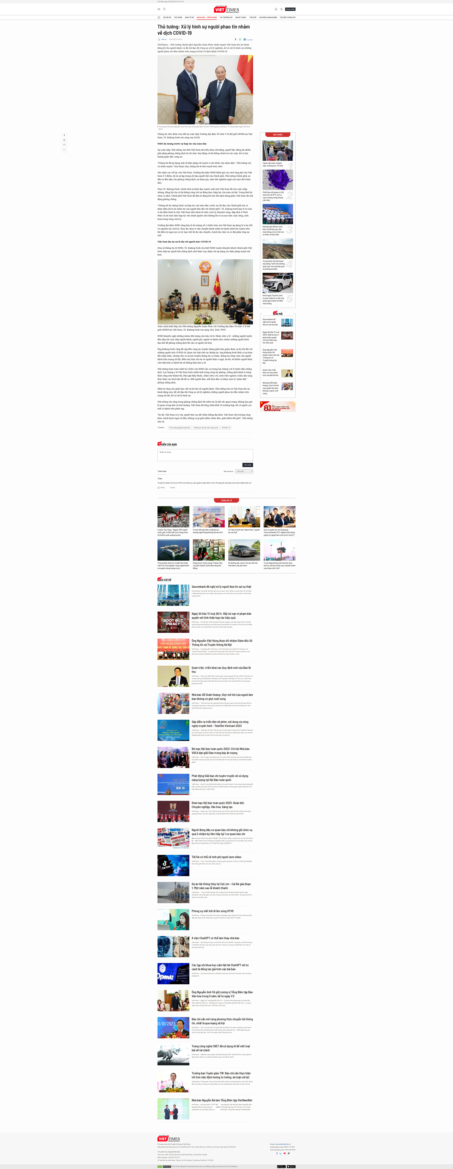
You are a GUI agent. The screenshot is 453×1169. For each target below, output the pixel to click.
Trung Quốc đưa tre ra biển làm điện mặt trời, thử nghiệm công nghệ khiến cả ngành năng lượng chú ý (173, 565)
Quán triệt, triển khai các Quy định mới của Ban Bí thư (270, 372)
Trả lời (172, 487)
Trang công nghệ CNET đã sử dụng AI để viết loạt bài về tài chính (221, 1048)
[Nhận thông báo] (276, 9)
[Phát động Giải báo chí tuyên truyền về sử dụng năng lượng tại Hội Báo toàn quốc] (173, 784)
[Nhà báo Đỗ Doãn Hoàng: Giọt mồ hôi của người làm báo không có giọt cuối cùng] (287, 386)
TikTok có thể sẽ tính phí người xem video (216, 857)
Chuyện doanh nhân (268, 17)
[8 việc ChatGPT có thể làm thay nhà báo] (173, 946)
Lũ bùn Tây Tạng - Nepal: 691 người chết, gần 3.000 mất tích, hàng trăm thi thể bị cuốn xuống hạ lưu (172, 532)
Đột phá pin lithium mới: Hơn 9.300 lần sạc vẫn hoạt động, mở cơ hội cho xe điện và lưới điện (273, 231)
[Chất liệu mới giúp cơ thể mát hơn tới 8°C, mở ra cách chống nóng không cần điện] (278, 180)
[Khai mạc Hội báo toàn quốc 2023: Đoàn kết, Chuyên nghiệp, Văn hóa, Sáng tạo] (173, 811)
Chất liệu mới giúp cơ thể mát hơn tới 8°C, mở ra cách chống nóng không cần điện (273, 196)
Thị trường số (226, 17)
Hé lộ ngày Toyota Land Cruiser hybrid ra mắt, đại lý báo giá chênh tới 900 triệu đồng (273, 299)
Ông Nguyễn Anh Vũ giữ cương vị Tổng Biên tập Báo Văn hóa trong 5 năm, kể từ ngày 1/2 (222, 994)
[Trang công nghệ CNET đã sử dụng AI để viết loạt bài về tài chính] (173, 1054)
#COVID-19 (226, 428)
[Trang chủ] (158, 17)
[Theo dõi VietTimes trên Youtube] (285, 1153)
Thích (162, 487)
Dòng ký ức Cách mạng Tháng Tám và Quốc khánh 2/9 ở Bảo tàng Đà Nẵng (207, 565)
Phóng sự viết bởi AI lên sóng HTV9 (212, 911)
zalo (281, 1153)
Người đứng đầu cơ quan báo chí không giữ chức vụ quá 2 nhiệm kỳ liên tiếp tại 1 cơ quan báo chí (222, 832)
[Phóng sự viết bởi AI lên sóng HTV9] (173, 919)
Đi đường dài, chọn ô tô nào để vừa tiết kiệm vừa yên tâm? (243, 564)
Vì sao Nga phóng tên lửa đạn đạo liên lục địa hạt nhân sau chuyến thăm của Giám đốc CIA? (280, 565)
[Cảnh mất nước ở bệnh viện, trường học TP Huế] (278, 150)
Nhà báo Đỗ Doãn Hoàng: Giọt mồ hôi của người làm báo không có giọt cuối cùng (271, 388)
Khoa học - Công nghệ (207, 17)
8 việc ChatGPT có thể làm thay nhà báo (215, 938)
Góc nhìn (178, 17)
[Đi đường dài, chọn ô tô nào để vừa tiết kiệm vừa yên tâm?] (244, 550)
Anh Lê (163, 39)
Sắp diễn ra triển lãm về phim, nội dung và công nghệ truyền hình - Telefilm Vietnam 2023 (220, 724)
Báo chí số (165, 579)
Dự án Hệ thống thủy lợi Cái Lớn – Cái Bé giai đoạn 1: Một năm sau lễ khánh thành (221, 886)
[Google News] (248, 39)
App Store (281, 1166)
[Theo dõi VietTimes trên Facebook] (277, 1153)
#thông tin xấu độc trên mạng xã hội (206, 428)
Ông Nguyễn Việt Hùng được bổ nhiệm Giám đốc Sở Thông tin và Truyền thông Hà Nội (271, 356)
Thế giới (252, 17)
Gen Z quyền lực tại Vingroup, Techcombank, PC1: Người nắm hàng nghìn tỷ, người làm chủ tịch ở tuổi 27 (279, 532)
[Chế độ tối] (281, 9)
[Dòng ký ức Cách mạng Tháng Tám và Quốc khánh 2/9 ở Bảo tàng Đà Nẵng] (209, 550)
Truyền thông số (288, 17)
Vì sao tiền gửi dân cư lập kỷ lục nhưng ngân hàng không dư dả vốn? (208, 531)
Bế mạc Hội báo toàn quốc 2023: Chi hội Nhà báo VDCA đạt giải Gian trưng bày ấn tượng (221, 751)
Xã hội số (167, 17)
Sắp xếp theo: (229, 471)
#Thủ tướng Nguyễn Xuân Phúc (180, 428)
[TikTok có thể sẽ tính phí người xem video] (173, 865)
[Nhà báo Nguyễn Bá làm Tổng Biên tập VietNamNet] (173, 1108)
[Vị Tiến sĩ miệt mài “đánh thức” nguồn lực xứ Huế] (244, 516)
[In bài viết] (240, 39)
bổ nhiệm (218, 1106)
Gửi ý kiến (247, 465)
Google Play (291, 1166)
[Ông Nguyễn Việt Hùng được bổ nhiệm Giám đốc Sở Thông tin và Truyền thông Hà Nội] (287, 353)
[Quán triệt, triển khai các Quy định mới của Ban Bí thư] (287, 373)
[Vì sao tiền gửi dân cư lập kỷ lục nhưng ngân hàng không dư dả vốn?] (209, 516)
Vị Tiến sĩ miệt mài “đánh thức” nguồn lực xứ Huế (244, 531)
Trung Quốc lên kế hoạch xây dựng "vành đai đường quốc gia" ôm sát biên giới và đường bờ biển (274, 265)
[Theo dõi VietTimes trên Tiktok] (289, 1153)
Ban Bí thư (193, 840)
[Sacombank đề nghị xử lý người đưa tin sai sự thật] (287, 323)
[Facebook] (236, 39)
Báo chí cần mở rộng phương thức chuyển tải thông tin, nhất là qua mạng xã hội (222, 1021)
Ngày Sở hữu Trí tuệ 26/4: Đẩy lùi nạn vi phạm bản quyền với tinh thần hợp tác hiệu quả (271, 337)
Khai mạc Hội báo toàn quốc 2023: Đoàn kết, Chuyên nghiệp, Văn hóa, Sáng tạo (218, 805)
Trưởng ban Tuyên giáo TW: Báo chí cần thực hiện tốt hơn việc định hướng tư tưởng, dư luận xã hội (221, 1075)
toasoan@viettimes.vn (283, 1144)
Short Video (240, 17)
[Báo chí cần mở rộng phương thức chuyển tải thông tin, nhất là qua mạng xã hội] (173, 1027)
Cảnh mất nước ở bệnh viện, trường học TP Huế (273, 164)
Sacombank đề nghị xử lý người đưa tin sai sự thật (270, 322)
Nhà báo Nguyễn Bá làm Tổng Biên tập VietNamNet (222, 1100)
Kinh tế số (189, 17)
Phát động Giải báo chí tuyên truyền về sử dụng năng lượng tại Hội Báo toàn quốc (220, 778)
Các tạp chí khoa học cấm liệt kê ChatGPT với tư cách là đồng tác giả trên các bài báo (220, 967)
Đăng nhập (290, 9)
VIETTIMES (226, 9)
